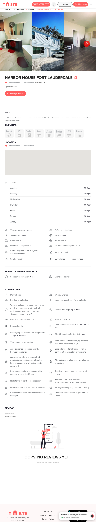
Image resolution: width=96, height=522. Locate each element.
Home (7, 9)
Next (86, 42)
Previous (10, 42)
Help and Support (48, 515)
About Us (48, 511)
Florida (31, 9)
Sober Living (19, 9)
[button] (54, 4)
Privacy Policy (48, 519)
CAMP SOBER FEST (41, 4)
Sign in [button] (65, 4)
